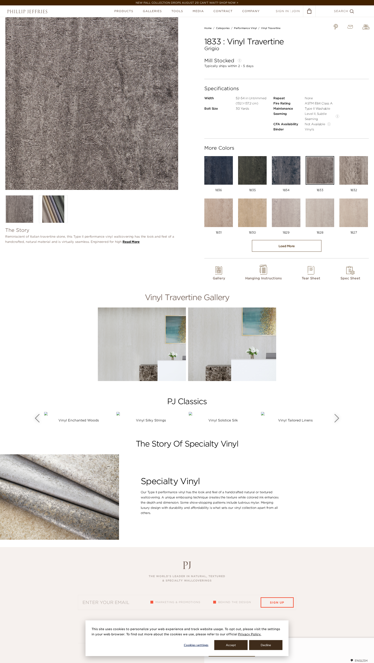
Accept (231, 645)
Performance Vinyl (245, 28)
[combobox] (359, 660)
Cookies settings (196, 645)
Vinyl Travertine (270, 28)
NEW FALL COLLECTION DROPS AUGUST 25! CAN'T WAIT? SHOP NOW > (187, 2)
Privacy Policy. (249, 634)
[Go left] (37, 418)
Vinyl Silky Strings (151, 420)
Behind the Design (234, 602)
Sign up (277, 602)
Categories (223, 28)
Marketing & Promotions (177, 602)
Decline (266, 645)
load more (287, 246)
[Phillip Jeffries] (27, 11)
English (361, 660)
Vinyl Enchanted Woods (78, 420)
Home (208, 28)
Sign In (282, 11)
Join (296, 11)
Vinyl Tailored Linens (295, 420)
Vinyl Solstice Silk (223, 420)
